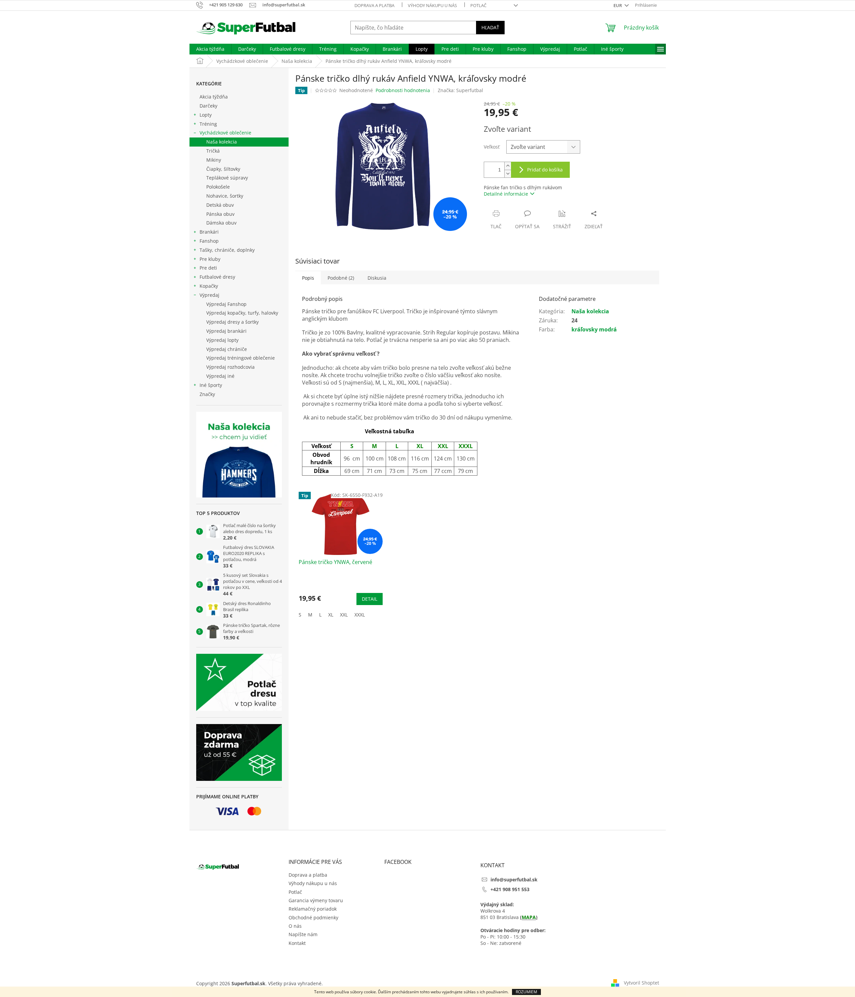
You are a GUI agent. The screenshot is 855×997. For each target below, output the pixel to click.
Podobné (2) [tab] (341, 278)
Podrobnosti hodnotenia (403, 90)
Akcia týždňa (214, 96)
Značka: (460, 90)
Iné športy (211, 385)
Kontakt (297, 943)
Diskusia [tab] (377, 278)
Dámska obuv (221, 223)
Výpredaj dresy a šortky (232, 322)
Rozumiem (526, 992)
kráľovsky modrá (594, 329)
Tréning (208, 124)
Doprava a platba (374, 5)
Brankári (209, 232)
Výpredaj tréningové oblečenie (240, 358)
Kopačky (209, 286)
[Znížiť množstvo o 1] (507, 173)
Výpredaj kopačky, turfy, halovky (242, 313)
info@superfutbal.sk (514, 879)
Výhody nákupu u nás (432, 5)
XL (330, 614)
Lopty (206, 115)
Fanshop (209, 241)
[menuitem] (210, 49)
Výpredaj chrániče (226, 349)
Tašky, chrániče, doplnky (227, 250)
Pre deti (208, 268)
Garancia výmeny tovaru (316, 900)
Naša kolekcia (221, 141)
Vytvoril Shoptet (641, 983)
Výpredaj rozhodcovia (230, 367)
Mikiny (213, 160)
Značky (207, 394)
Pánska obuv (220, 214)
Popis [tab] (308, 278)
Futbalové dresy (217, 277)
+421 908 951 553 (509, 889)
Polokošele (218, 187)
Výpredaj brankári (226, 331)
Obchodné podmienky (313, 917)
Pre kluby (210, 259)
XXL (344, 614)
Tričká (213, 151)
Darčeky (208, 106)
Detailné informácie (506, 194)
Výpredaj (209, 295)
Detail (369, 599)
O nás (295, 926)
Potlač (478, 5)
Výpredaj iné (220, 376)
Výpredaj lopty (222, 340)
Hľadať (490, 27)
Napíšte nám (303, 934)
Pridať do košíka (545, 169)
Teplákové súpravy (227, 177)
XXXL (359, 614)
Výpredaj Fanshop (226, 304)
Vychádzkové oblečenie (225, 132)
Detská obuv (220, 205)
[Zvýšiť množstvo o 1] (507, 166)
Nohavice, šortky (224, 196)
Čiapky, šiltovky (223, 169)
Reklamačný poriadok (313, 909)
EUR (618, 5)
